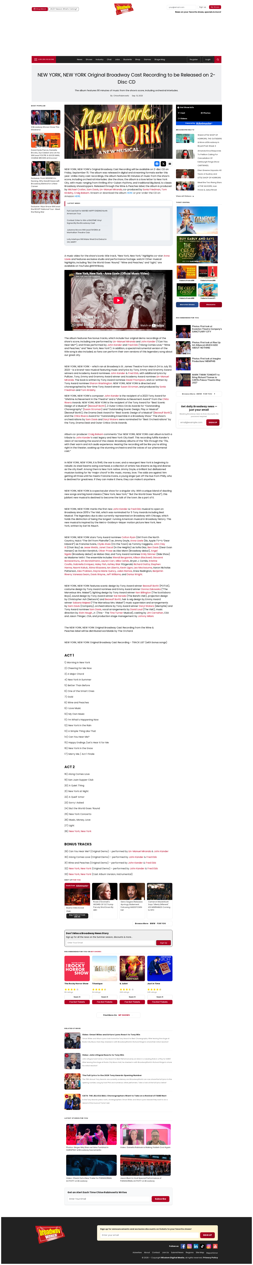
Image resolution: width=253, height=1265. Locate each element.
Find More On (116, 1015)
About (147, 1252)
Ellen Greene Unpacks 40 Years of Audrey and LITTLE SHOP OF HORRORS (210, 174)
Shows (89, 59)
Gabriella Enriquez (83, 564)
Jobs (117, 59)
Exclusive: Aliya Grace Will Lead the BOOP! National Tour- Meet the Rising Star (45, 202)
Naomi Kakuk (80, 567)
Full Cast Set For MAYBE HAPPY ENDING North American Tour (87, 212)
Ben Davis (153, 547)
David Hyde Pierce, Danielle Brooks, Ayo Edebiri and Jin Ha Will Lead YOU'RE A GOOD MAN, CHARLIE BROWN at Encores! (45, 147)
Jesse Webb (91, 547)
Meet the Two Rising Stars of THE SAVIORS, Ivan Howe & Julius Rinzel (210, 186)
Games (147, 59)
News (79, 59)
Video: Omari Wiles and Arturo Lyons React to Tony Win (111, 1034)
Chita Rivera (81, 416)
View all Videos (184, 196)
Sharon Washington (100, 383)
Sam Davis (93, 189)
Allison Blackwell (142, 557)
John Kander (148, 341)
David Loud (136, 609)
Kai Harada (120, 596)
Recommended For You (187, 318)
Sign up (213, 422)
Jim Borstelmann (90, 561)
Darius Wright (134, 574)
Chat (109, 59)
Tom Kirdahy (88, 390)
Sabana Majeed (81, 602)
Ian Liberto (113, 567)
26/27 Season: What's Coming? (63, 9)
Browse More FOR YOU (150, 923)
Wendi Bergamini (122, 557)
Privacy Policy (210, 1257)
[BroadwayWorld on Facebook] (183, 1246)
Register (194, 59)
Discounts (210, 304)
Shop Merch (41, 9)
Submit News (177, 1252)
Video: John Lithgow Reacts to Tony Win (103, 1055)
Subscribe (160, 1198)
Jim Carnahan (155, 612)
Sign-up (202, 7)
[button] (217, 59)
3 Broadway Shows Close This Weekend (45, 121)
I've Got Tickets (77, 1002)
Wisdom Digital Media (172, 1257)
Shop (137, 59)
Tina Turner (116, 612)
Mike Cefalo (122, 561)
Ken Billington (143, 592)
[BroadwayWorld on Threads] (208, 1246)
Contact (156, 1252)
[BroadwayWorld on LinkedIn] (196, 1246)
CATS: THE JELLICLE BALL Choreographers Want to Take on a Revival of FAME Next (124, 1095)
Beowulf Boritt (97, 406)
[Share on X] (163, 163)
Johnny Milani (145, 616)
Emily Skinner (148, 554)
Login (208, 59)
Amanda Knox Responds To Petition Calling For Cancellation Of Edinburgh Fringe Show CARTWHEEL (209, 158)
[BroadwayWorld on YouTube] (215, 1246)
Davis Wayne (97, 574)
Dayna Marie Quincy (104, 571)
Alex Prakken (84, 571)
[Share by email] (169, 163)
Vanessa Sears (81, 574)
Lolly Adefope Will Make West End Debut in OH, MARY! (87, 240)
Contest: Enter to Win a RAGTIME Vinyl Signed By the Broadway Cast (84, 221)
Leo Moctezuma (143, 567)
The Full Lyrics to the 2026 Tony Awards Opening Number (112, 1075)
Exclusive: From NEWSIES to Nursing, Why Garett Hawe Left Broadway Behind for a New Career (45, 175)
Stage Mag (159, 59)
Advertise (137, 1252)
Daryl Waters (110, 419)
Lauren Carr (108, 561)
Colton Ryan (129, 537)
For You (77, 880)
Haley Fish (100, 564)
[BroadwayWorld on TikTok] (202, 1246)
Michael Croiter (77, 189)
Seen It (77, 997)
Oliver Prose (105, 550)
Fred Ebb (133, 345)
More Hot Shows (187, 304)
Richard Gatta (142, 564)
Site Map (200, 1252)
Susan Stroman (129, 386)
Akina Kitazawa (97, 567)
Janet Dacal (106, 547)
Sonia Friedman (151, 189)
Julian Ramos (124, 571)
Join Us (165, 1252)
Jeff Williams (113, 574)
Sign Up (207, 1235)
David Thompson (135, 380)
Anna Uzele (136, 540)
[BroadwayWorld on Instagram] (189, 1246)
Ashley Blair (113, 564)
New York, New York (80, 831)
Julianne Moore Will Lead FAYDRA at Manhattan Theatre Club (84, 231)
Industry (99, 59)
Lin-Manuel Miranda (111, 189)
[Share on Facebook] (157, 163)
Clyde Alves (104, 544)
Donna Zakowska (151, 589)
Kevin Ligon (126, 567)
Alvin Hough (85, 612)
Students (127, 59)
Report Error (212, 1253)
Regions (190, 1252)
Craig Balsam (81, 193)
